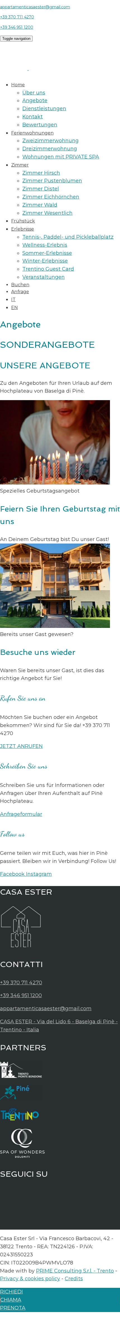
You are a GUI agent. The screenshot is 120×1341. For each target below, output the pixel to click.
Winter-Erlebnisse (45, 261)
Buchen (20, 284)
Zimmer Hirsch (41, 173)
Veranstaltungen (43, 277)
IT (13, 299)
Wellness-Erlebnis (44, 245)
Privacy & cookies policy (30, 1279)
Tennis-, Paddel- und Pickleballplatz (68, 237)
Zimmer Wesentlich (47, 213)
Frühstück (23, 221)
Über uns (33, 93)
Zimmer (20, 165)
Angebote (34, 100)
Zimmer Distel (40, 189)
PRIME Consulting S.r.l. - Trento (75, 1271)
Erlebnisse (22, 229)
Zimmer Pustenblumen (52, 181)
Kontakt (32, 117)
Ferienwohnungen (32, 133)
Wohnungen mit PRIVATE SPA (60, 157)
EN (14, 307)
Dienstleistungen (44, 109)
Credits (74, 1279)
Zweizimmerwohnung (50, 141)
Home (18, 84)
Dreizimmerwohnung (49, 149)
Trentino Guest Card (48, 269)
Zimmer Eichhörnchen (50, 197)
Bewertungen (39, 125)
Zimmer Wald (39, 205)
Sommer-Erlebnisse (47, 253)
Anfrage (20, 291)
